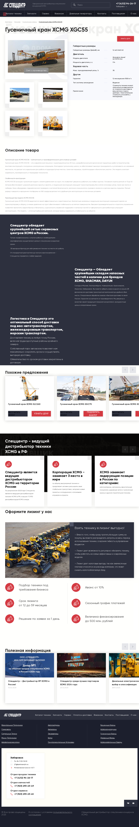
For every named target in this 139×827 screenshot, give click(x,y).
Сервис (45, 13)
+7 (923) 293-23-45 (24, 794)
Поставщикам (118, 13)
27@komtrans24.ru (21, 764)
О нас (133, 13)
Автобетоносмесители (10, 742)
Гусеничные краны (108, 734)
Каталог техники (14, 13)
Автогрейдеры (54, 725)
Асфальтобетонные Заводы (111, 742)
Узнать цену (125, 39)
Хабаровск (120, 6)
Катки (50, 738)
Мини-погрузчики (9, 738)
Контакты (101, 13)
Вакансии (59, 13)
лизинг (14, 413)
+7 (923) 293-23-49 (24, 786)
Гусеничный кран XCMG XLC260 (24, 404)
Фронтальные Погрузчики (12, 725)
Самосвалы (6, 729)
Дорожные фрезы (107, 738)
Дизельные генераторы (81, 13)
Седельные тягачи (9, 734)
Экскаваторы (53, 734)
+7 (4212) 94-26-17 (126, 3)
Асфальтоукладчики (108, 729)
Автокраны (52, 729)
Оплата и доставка (82, 715)
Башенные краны (107, 725)
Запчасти (31, 13)
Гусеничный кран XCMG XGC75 (76, 404)
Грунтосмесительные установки (61, 742)
